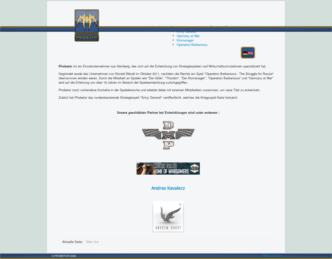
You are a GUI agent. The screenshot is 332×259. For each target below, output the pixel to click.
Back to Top (271, 255)
